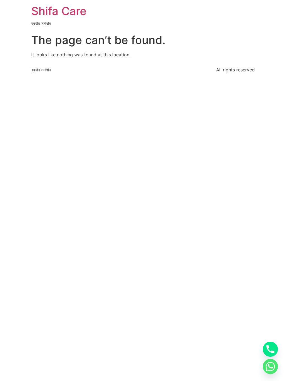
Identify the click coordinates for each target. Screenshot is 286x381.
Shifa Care (59, 11)
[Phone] (270, 349)
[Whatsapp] (270, 366)
